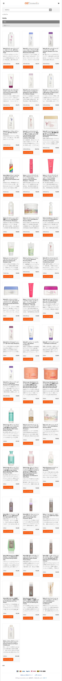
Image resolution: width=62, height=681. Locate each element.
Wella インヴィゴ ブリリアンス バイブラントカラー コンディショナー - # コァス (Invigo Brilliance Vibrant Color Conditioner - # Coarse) (50, 178)
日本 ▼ (45, 678)
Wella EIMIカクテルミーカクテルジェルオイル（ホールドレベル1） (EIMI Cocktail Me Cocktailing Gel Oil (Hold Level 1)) (11, 178)
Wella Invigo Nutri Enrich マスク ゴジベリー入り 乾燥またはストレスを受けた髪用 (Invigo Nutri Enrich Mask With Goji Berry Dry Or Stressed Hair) (30, 384)
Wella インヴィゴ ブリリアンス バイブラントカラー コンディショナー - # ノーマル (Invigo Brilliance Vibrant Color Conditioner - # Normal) (30, 302)
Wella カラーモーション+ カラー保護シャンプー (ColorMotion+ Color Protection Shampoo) (11, 219)
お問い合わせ (38, 675)
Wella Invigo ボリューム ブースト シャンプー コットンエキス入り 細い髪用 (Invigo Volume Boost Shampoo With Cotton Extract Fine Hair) (11, 427)
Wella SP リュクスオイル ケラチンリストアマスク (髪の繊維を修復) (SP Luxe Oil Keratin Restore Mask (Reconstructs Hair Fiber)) (51, 134)
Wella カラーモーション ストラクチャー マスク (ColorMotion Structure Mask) (50, 426)
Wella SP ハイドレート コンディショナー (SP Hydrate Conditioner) (31, 343)
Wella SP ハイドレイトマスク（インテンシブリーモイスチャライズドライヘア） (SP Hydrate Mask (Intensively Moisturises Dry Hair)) (11, 302)
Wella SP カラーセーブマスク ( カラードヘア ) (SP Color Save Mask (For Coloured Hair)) (50, 301)
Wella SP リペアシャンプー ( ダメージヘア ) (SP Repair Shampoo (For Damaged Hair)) (11, 383)
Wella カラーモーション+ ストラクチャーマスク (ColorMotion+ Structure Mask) (31, 219)
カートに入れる (8, 67)
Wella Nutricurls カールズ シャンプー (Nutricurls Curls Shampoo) (50, 469)
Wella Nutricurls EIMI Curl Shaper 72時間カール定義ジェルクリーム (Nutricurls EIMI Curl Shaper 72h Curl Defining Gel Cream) (31, 601)
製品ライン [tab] (7, 25)
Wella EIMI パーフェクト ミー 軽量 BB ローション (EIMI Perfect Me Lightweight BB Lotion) (11, 516)
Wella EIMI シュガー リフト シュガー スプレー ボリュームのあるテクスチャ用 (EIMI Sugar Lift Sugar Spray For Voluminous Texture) (51, 558)
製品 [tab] (5, 22)
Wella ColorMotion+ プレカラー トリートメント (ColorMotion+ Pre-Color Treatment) (51, 219)
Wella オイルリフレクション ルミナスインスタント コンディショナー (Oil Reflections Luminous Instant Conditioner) (50, 601)
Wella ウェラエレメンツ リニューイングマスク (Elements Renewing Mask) (30, 259)
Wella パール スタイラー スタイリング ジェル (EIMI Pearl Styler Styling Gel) (51, 516)
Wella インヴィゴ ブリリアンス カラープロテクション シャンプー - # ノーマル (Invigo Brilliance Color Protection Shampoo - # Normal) (30, 178)
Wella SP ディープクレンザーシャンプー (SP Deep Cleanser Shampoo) (11, 133)
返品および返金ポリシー (26, 675)
